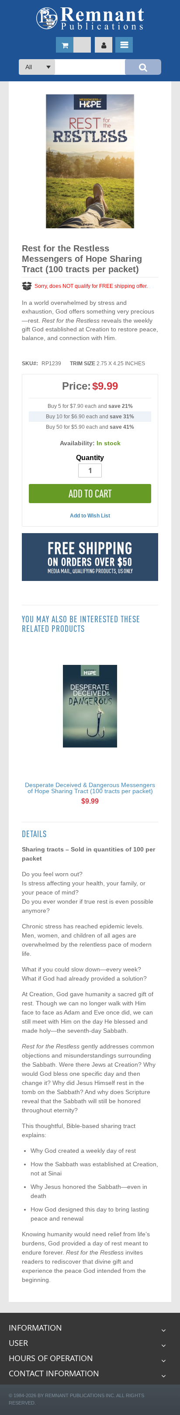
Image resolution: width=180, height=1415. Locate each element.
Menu (124, 45)
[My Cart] (73, 45)
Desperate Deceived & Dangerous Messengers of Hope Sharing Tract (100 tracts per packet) (90, 787)
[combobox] (90, 67)
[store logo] (90, 18)
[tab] (90, 834)
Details (34, 834)
